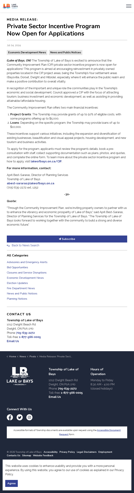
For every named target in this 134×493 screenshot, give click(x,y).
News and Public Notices (65, 52)
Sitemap (26, 455)
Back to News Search (25, 245)
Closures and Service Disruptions (27, 273)
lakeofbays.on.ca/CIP (46, 161)
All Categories (17, 255)
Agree (11, 483)
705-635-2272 (25, 332)
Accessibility (51, 452)
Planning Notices (17, 299)
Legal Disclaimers (86, 452)
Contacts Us (13, 455)
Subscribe (68, 239)
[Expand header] (129, 6)
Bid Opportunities (17, 267)
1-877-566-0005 (30, 337)
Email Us (13, 341)
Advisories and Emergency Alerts (27, 262)
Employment (105, 452)
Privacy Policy (67, 452)
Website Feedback (43, 455)
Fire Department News (21, 288)
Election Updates (17, 283)
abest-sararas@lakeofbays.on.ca (30, 183)
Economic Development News (27, 52)
